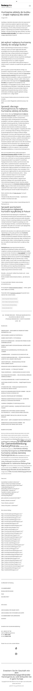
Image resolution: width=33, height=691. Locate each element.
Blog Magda (10, 493)
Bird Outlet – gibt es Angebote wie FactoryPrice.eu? (16, 420)
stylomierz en (14, 492)
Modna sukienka (9, 503)
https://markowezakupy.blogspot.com (11, 564)
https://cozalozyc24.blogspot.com (9, 548)
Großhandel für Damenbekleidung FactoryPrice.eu (16, 443)
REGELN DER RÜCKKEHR (7, 591)
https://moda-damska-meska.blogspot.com (12, 566)
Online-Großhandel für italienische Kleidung (14, 462)
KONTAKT (3, 618)
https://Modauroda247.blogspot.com (10, 539)
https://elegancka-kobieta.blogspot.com (11, 525)
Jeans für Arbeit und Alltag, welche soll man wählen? (14, 416)
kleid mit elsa (20, 459)
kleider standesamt (19, 457)
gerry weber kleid (27, 439)
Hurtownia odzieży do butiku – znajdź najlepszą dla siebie (16, 383)
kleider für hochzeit (10, 457)
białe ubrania (17, 193)
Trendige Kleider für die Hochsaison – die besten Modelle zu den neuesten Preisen (15, 399)
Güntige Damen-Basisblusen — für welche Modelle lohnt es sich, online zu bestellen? (15, 358)
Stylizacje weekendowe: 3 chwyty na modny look (18, 320)
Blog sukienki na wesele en (12, 488)
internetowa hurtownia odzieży (9, 154)
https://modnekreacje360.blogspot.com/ (11, 537)
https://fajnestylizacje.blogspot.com (10, 535)
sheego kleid (23, 465)
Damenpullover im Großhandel (8, 437)
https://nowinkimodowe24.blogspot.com (11, 533)
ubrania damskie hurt (7, 308)
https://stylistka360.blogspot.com (9, 570)
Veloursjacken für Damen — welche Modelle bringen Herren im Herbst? (16, 375)
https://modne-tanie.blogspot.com (10, 527)
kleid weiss (26, 459)
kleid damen (26, 455)
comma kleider (24, 435)
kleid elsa (3, 457)
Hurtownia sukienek (15, 293)
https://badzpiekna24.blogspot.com (10, 541)
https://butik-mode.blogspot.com (9, 529)
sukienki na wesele (10, 500)
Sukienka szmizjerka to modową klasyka (12, 403)
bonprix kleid (11, 435)
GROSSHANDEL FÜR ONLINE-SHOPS (10, 610)
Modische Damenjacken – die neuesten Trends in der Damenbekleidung (16, 341)
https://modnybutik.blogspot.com (9, 523)
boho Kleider (4, 435)
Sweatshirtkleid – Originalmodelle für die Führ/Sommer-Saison (13, 362)
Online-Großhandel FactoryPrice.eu (10, 461)
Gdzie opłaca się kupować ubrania (10, 301)
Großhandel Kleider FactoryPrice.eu (12, 335)
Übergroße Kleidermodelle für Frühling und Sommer (14, 350)
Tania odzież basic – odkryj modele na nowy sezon (15, 372)
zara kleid (3, 473)
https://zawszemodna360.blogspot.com (11, 556)
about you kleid (4, 433)
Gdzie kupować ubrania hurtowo (9, 298)
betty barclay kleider (19, 433)
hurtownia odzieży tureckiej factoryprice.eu (14, 449)
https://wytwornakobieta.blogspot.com (11, 562)
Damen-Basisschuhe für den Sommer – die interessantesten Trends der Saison (13, 423)
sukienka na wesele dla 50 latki (12, 498)
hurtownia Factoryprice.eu (7, 448)
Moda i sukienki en (10, 490)
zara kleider (8, 473)
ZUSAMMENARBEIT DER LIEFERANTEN (10, 615)
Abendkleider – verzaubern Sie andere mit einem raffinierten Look (14, 331)
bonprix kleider (17, 435)
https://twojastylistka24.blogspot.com (10, 568)
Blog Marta (9, 495)
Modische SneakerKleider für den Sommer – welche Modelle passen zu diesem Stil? (15, 392)
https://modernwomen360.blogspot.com (11, 550)
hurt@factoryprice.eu (9, 633)
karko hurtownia (19, 455)
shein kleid (29, 465)
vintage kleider (4, 471)
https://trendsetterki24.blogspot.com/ (10, 517)
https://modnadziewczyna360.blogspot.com (12, 544)
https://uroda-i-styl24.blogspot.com (10, 543)
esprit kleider (24, 437)
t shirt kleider (20, 467)
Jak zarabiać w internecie (12, 482)
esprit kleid (18, 437)
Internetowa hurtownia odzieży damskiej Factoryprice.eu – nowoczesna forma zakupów (14, 411)
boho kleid (26, 433)
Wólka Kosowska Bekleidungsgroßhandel (19, 471)
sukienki (14, 467)
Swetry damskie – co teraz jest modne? (12, 369)
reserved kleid (9, 465)
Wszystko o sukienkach (11, 505)
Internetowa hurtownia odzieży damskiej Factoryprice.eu (16, 452)
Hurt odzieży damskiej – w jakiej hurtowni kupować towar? (15, 407)
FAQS (2, 594)
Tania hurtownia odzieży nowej (9, 305)
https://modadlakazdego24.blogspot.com (11, 554)
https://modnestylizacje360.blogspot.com (11, 521)
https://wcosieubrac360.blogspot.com (10, 546)
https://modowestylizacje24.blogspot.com (12, 531)
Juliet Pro (11, 685)
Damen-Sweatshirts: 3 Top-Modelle (11, 338)
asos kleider (11, 433)
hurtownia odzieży (25, 80)
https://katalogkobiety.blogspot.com (10, 558)
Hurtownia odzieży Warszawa (14, 485)
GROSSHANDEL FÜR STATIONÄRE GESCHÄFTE (12, 613)
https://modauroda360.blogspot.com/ (11, 519)
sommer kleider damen (6, 467)
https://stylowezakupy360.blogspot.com (11, 560)
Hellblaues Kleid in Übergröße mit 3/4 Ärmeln (14, 366)
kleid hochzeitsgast (12, 459)
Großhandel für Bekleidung (9, 441)
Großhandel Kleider (23, 446)
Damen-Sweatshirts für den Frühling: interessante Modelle (15, 346)
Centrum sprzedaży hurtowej (12, 483)
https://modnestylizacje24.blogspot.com (11, 514)
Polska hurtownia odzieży (15, 287)
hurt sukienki (21, 253)
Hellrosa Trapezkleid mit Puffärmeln (11, 396)
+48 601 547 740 (7, 631)
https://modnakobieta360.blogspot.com (11, 516)
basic (22, 264)
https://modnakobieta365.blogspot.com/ (11, 552)
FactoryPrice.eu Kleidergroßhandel (13, 439)
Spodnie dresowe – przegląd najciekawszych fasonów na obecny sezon (18, 316)
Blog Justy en (10, 487)
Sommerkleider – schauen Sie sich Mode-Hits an (14, 354)
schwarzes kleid (16, 465)
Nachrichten (4, 597)
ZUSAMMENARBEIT (6, 588)
